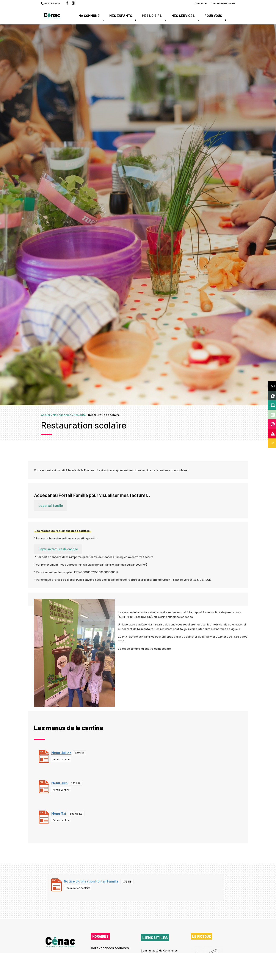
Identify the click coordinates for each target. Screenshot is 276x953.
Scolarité (80, 415)
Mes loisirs (152, 15)
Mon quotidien (62, 415)
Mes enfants (120, 15)
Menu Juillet (61, 752)
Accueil (45, 415)
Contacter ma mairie (223, 3)
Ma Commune (89, 15)
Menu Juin (59, 783)
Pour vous (213, 15)
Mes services (183, 15)
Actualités (201, 3)
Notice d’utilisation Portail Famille (91, 881)
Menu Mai (58, 813)
